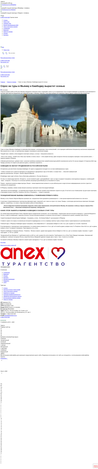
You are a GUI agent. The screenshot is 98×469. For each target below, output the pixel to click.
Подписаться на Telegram (9, 9)
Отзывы (5, 33)
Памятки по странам (8, 293)
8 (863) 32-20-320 (5, 17)
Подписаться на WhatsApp (9, 5)
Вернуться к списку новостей (8, 245)
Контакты (5, 35)
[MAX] (3, 53)
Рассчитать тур (5, 62)
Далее (2, 353)
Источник (3, 242)
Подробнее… (4, 358)
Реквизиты (6, 281)
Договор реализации (8, 279)
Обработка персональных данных (12, 296)
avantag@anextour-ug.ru (10, 315)
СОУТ (5, 282)
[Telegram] (7, 53)
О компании (6, 28)
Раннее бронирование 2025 (10, 25)
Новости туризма (8, 31)
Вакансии (6, 30)
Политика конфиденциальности (11, 294)
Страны (5, 20)
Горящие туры (7, 23)
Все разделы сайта (5, 267)
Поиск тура (6, 22)
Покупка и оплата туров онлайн (11, 289)
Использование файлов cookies (11, 298)
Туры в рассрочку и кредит (10, 27)
